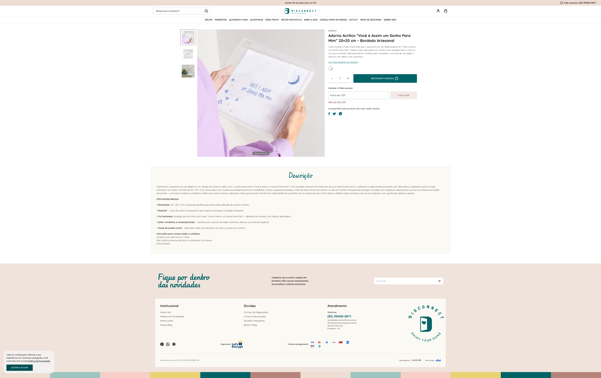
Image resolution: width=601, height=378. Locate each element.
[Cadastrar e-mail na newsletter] (439, 281)
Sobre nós (165, 312)
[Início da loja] (300, 11)
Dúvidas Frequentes (254, 320)
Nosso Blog (166, 325)
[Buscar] (206, 11)
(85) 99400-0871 (339, 316)
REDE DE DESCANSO (370, 19)
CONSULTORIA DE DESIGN (333, 19)
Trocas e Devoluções (255, 316)
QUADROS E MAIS (238, 19)
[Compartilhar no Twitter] (334, 114)
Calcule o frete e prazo (340, 88)
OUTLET (353, 19)
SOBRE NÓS (390, 19)
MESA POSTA (272, 19)
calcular (403, 95)
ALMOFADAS (256, 19)
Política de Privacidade (172, 316)
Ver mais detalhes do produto (343, 62)
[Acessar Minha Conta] (438, 12)
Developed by (404, 360)
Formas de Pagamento (256, 312)
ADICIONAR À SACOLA (382, 78)
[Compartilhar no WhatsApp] (340, 114)
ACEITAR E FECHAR (19, 367)
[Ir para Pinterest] (162, 344)
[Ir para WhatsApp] (168, 344)
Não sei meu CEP (337, 102)
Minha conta (166, 320)
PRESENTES (221, 19)
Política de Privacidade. (39, 361)
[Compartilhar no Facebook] (329, 114)
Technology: (429, 360)
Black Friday (250, 325)
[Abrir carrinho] (445, 10)
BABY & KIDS (310, 19)
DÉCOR (208, 19)
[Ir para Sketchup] (174, 344)
